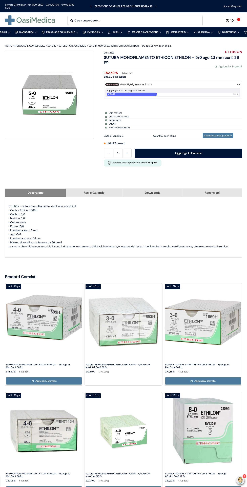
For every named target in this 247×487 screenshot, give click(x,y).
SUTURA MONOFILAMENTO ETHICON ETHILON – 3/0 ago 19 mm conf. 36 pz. (197, 366)
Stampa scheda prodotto (218, 135)
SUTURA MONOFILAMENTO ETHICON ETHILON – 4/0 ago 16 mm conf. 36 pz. (118, 475)
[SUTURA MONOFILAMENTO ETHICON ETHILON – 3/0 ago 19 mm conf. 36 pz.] (203, 285)
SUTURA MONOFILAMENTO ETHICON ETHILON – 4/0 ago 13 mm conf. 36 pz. (38, 366)
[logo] (30, 16)
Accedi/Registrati (232, 6)
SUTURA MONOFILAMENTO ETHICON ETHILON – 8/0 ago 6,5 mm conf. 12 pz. (195, 475)
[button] (228, 66)
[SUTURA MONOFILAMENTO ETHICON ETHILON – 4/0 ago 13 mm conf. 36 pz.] (44, 285)
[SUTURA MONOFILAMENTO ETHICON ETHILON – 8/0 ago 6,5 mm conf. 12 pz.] (203, 394)
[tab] (35, 192)
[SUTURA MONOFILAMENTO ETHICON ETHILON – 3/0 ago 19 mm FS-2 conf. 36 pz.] (123, 285)
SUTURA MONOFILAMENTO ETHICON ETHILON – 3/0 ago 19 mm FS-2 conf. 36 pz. (118, 366)
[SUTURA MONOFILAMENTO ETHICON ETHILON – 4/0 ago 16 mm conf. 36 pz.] (123, 394)
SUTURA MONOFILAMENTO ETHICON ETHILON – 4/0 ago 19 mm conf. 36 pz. (38, 475)
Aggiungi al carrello (188, 153)
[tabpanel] (123, 226)
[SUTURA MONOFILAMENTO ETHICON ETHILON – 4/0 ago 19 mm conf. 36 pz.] (44, 394)
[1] (49, 95)
